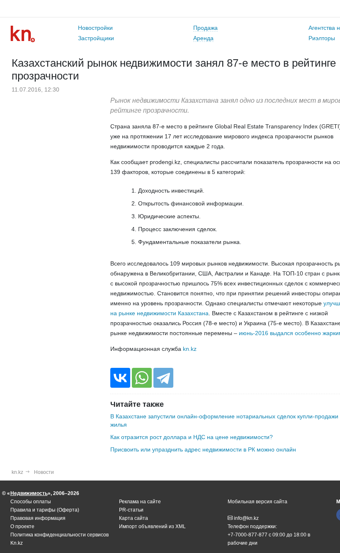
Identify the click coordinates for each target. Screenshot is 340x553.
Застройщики (96, 38)
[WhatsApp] (142, 378)
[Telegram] (163, 378)
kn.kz (190, 348)
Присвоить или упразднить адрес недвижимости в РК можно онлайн (203, 449)
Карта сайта (133, 518)
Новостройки (95, 27)
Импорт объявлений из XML (152, 526)
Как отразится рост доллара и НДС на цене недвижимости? (191, 437)
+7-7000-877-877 (247, 535)
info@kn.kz (246, 518)
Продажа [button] (205, 27)
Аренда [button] (203, 38)
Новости (44, 472)
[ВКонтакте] (120, 378)
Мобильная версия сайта (257, 502)
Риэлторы (321, 38)
